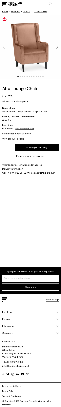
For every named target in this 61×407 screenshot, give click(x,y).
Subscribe (30, 286)
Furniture (15, 11)
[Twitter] (7, 374)
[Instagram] (12, 374)
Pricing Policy (8, 391)
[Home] (12, 4)
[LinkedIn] (17, 374)
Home (5, 11)
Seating (26, 11)
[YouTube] (22, 374)
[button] (4, 47)
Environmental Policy (12, 386)
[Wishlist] (50, 4)
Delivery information (24, 128)
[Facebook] (3, 374)
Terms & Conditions (11, 396)
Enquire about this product (30, 156)
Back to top (52, 299)
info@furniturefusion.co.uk (15, 365)
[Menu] (57, 4)
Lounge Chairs (40, 11)
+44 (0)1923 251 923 (12, 361)
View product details (13, 138)
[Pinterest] (27, 374)
